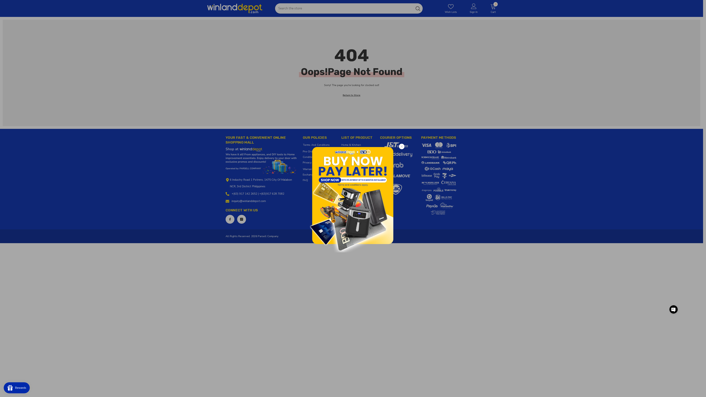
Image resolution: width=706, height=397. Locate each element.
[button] (673, 309)
